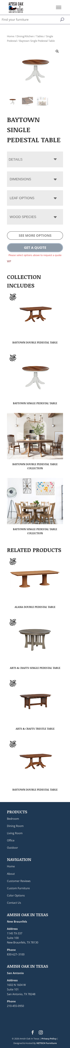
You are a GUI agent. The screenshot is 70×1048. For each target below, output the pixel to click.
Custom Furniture (18, 888)
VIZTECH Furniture (46, 1043)
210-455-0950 (15, 1006)
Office (10, 840)
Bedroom (13, 818)
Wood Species (23, 217)
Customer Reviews (19, 881)
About (11, 873)
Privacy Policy (48, 1038)
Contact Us (14, 903)
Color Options (16, 895)
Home (10, 36)
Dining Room (15, 826)
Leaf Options (22, 198)
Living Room (15, 833)
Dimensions (20, 179)
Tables (40, 36)
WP (9, 261)
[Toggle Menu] (58, 7)
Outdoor (12, 848)
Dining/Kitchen (25, 36)
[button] (57, 51)
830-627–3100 (15, 954)
